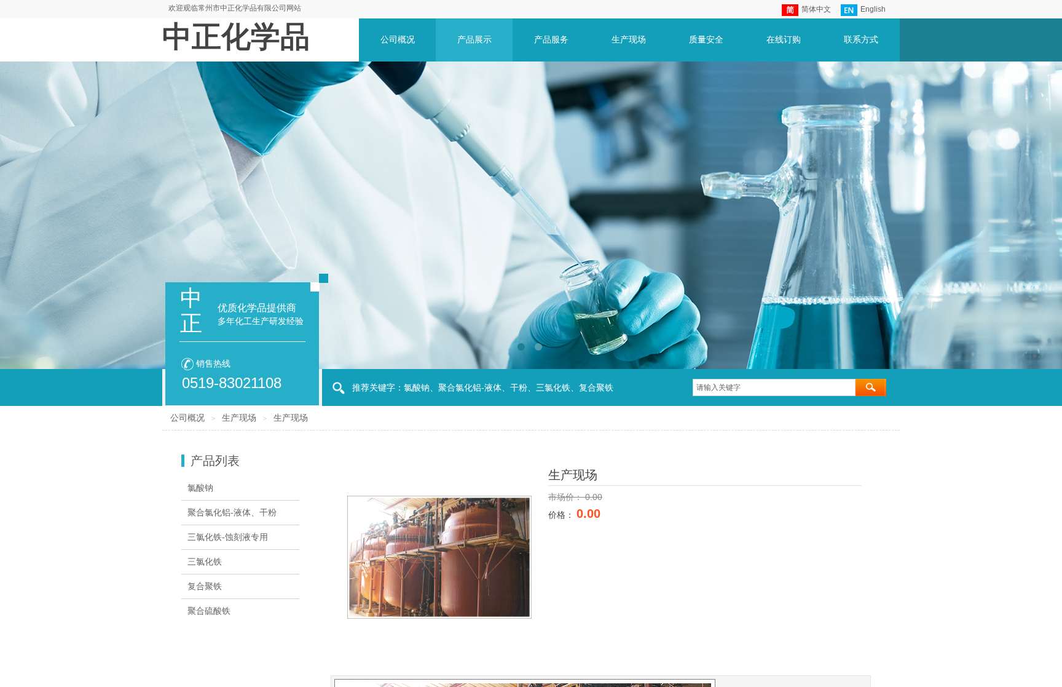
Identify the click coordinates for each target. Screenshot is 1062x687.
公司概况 (187, 418)
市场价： (566, 497)
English (873, 9)
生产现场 (239, 418)
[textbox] (774, 387)
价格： (562, 515)
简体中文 (816, 9)
